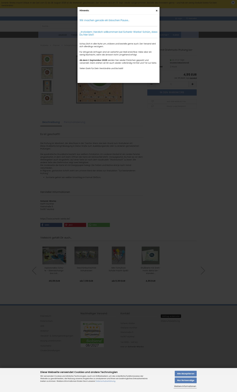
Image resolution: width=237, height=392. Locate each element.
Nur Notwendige (185, 380)
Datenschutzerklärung (105, 381)
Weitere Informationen (185, 386)
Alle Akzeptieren (185, 373)
